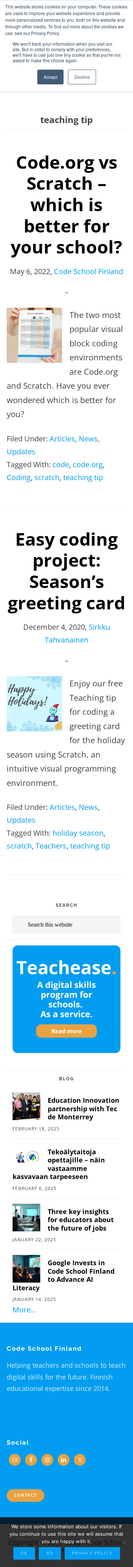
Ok (24, 1553)
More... (24, 1310)
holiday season (77, 833)
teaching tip (83, 477)
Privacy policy (92, 1553)
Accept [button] (50, 77)
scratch (46, 477)
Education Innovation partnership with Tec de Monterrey (83, 1108)
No (50, 1553)
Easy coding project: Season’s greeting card (66, 571)
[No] (123, 1542)
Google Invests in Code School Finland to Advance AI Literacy (64, 1275)
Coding (19, 477)
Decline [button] (82, 77)
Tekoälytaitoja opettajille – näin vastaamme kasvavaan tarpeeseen (59, 1164)
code (60, 464)
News (88, 439)
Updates (21, 452)
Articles (62, 439)
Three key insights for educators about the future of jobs (81, 1219)
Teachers (50, 846)
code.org (88, 464)
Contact (25, 1495)
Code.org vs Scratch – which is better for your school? (66, 204)
